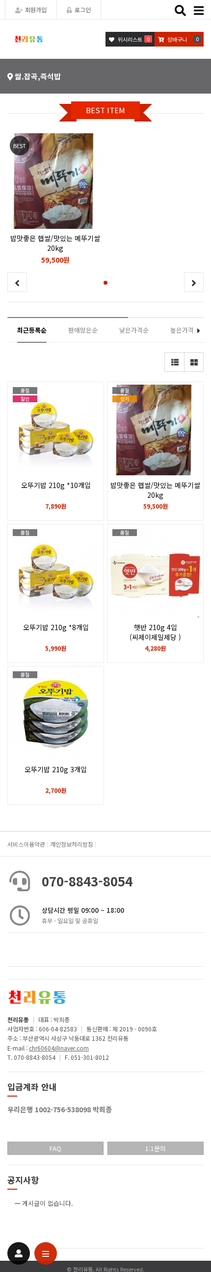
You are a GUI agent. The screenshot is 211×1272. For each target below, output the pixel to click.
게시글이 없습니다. (47, 1203)
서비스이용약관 (26, 844)
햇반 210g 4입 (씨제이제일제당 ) (155, 632)
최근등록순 (32, 330)
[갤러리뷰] (194, 362)
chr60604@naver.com (59, 1048)
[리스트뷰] (174, 362)
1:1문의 (155, 1148)
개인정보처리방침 (71, 844)
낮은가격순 (134, 330)
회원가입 (36, 9)
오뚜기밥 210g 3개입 (56, 769)
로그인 (83, 9)
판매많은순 (83, 330)
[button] (105, 283)
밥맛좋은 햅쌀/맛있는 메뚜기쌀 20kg (155, 490)
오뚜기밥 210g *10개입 (56, 485)
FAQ (55, 1148)
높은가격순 (185, 330)
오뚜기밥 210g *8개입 (56, 627)
